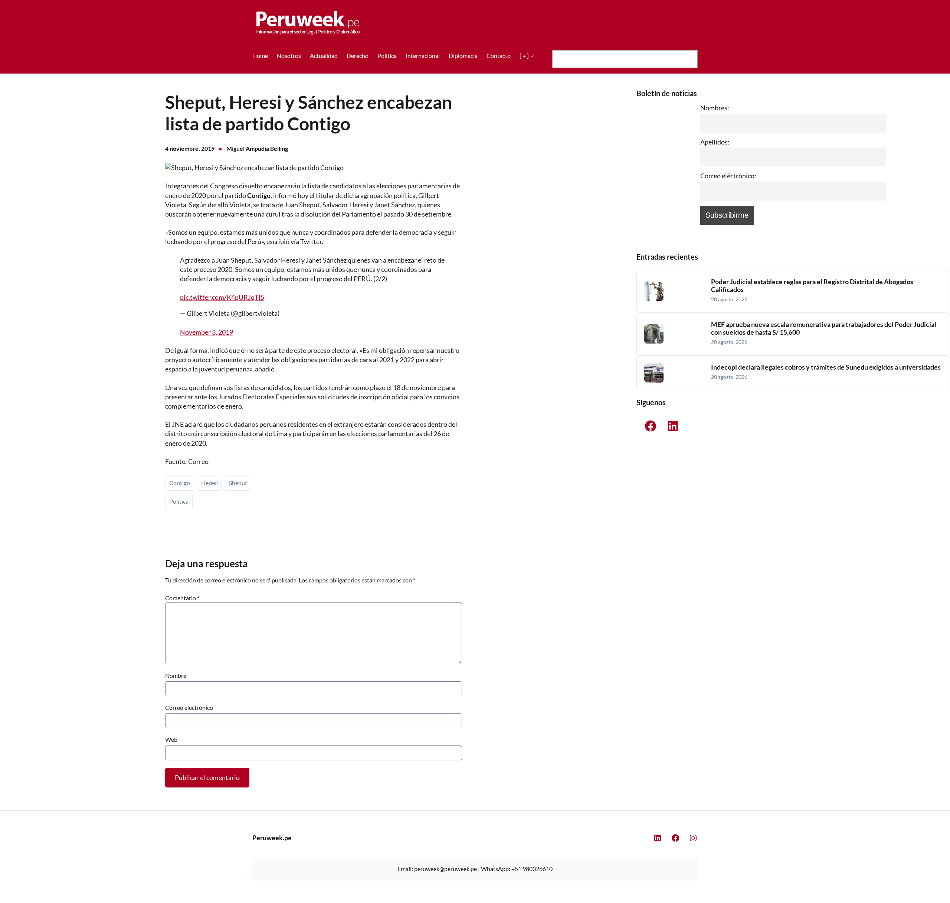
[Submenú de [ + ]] (532, 56)
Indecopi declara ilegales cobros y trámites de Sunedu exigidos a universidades (826, 367)
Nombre (175, 675)
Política (179, 501)
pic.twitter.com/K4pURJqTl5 (222, 297)
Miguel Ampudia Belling (257, 148)
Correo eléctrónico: (728, 176)
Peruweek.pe (272, 838)
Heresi (209, 482)
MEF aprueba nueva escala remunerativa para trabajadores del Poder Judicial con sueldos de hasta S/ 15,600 (823, 329)
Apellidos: (715, 142)
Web (171, 739)
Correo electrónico (189, 707)
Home (260, 55)
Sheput (238, 482)
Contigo (179, 482)
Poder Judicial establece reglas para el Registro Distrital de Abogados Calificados (812, 286)
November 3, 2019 (206, 332)
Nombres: (714, 108)
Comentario (182, 597)
